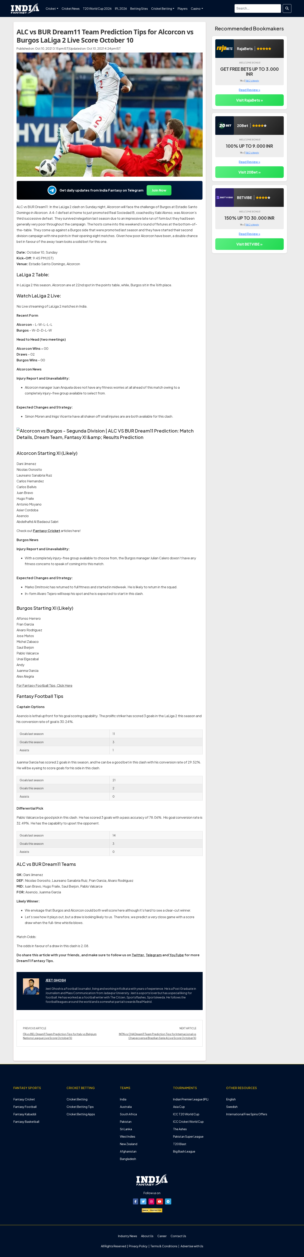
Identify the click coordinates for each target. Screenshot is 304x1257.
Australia (126, 1106)
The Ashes (180, 1129)
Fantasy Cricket (46, 530)
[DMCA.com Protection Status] (152, 1210)
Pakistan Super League (188, 1136)
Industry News (127, 1236)
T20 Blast (179, 1144)
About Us (147, 1236)
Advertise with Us (191, 1246)
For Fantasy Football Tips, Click (41, 685)
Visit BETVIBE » (249, 244)
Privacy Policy (138, 1246)
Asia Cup (179, 1106)
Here (68, 685)
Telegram (154, 955)
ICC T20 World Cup (186, 1114)
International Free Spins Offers (246, 1114)
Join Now (159, 190)
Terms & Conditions (164, 1246)
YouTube (176, 955)
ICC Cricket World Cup (188, 1121)
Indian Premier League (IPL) (190, 1099)
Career (162, 1236)
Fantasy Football (25, 1106)
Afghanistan (128, 1151)
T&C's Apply (252, 80)
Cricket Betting (77, 1099)
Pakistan (126, 1121)
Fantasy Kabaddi (24, 1114)
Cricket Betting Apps (81, 1114)
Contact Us (178, 1236)
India (123, 1099)
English (231, 1099)
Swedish (232, 1106)
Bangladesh (128, 1159)
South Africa (128, 1114)
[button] (135, 1201)
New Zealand (128, 1144)
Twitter (138, 955)
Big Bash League (184, 1151)
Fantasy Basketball (26, 1121)
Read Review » (249, 90)
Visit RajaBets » (249, 100)
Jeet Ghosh (55, 980)
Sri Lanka (126, 1129)
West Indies (127, 1136)
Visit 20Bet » (249, 172)
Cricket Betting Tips (80, 1106)
